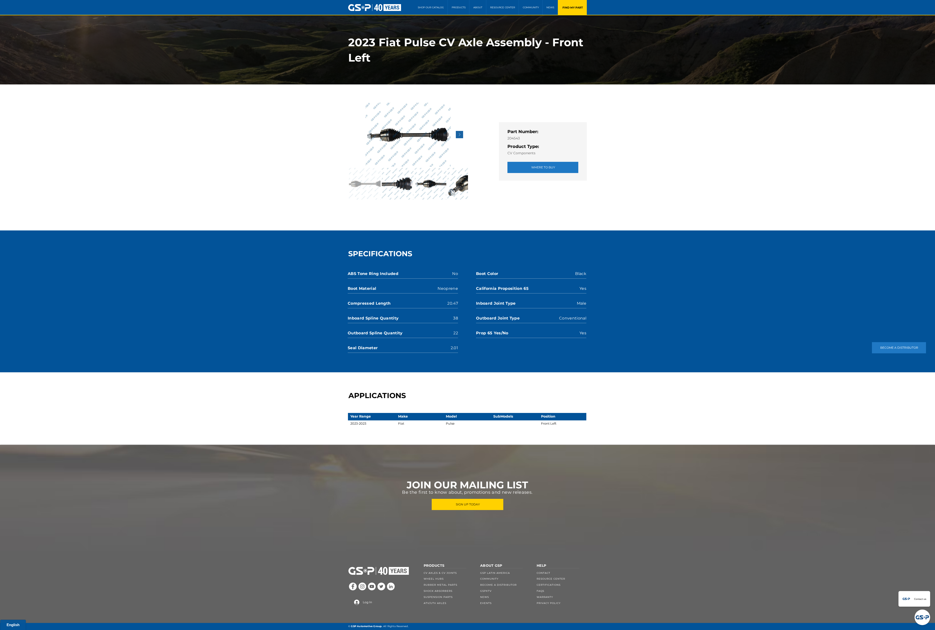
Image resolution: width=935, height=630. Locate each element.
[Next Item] (459, 134)
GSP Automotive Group (366, 626)
